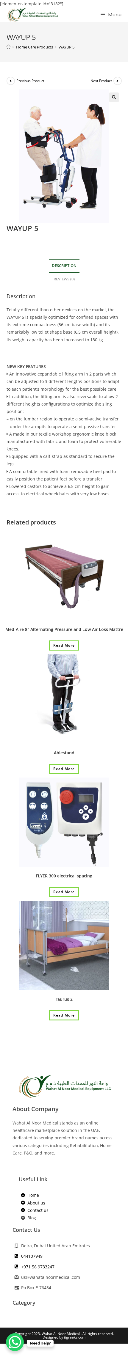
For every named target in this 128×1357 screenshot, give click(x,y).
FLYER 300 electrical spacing (64, 876)
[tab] (64, 266)
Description (64, 265)
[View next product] (117, 81)
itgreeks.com (74, 1337)
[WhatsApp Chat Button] (15, 1342)
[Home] (8, 47)
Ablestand (64, 753)
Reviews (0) (64, 279)
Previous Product (30, 80)
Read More (64, 645)
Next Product (101, 80)
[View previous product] (11, 81)
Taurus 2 (64, 999)
